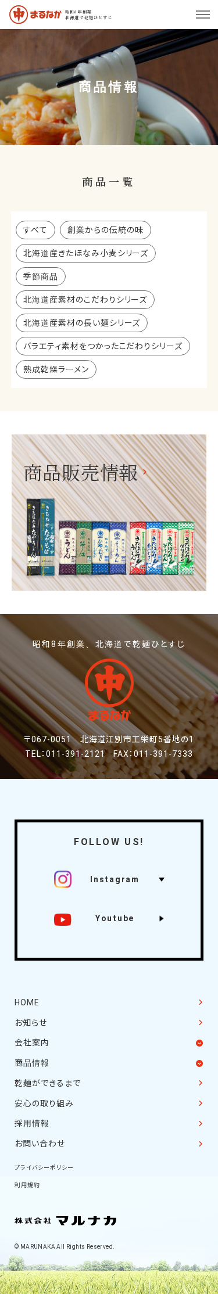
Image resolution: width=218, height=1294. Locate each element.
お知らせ (31, 1022)
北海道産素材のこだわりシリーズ (85, 299)
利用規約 (27, 1185)
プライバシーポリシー (44, 1167)
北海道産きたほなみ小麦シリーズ (86, 253)
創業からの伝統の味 (105, 230)
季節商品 (40, 276)
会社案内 (32, 1042)
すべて (35, 230)
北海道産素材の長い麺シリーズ (82, 323)
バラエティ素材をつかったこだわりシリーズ (103, 346)
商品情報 (32, 1062)
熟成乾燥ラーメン (56, 369)
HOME (27, 1002)
